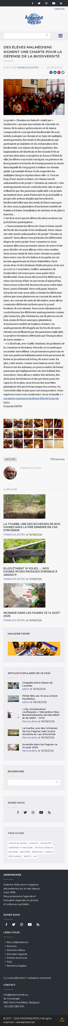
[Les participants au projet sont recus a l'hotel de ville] (8, 423)
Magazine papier (34, 649)
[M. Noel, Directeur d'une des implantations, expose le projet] (28, 423)
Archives (12, 946)
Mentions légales (16, 965)
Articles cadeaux (44, 847)
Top (62, 1020)
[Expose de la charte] (38, 423)
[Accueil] (34, 24)
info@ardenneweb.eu (15, 994)
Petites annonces (17, 957)
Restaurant (15, 856)
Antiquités (45, 843)
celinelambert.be (25, 1022)
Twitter (63, 72)
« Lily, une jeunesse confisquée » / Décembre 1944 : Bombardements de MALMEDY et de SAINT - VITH (41, 714)
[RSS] (61, 4)
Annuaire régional (17, 954)
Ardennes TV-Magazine (21, 847)
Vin (34, 856)
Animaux (33, 843)
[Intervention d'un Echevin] (38, 433)
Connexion (59, 9)
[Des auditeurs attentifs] (28, 433)
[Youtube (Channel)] (54, 4)
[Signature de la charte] (48, 433)
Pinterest (59, 72)
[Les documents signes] (48, 443)
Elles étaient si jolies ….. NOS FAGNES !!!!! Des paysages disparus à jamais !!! (30, 571)
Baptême (13, 852)
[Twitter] (39, 4)
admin (26, 689)
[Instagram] (46, 4)
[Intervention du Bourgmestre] (18, 433)
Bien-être (25, 852)
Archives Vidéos (16, 950)
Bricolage (37, 852)
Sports (27, 856)
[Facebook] (32, 4)
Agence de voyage (18, 843)
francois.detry (28, 67)
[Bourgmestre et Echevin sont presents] (18, 423)
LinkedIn (55, 72)
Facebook (51, 72)
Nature (10, 459)
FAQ (9, 961)
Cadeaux (49, 852)
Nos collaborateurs (17, 942)
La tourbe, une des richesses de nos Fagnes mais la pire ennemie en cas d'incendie (31, 527)
